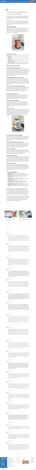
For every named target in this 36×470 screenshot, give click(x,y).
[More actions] (29, 9)
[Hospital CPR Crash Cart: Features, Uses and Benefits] (10, 214)
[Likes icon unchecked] (8, 255)
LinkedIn (18, 462)
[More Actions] (29, 233)
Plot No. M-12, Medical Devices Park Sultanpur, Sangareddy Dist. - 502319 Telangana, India (11, 462)
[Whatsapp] (31, 0)
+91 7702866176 (10, 464)
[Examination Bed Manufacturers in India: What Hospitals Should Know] (25, 214)
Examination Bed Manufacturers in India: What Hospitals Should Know (24, 219)
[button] (13, 2)
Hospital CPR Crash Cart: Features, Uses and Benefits (10, 219)
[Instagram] (33, 0)
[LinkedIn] (32, 0)
